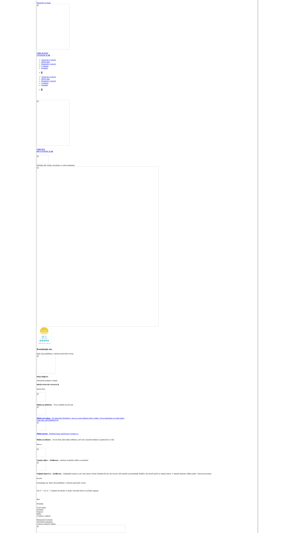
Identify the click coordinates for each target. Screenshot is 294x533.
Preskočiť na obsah (44, 3)
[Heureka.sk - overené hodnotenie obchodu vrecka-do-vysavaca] (44, 345)
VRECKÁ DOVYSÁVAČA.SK (43, 54)
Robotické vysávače (48, 64)
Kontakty (44, 68)
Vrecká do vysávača (48, 60)
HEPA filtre (45, 62)
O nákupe (44, 66)
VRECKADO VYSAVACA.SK (45, 150)
